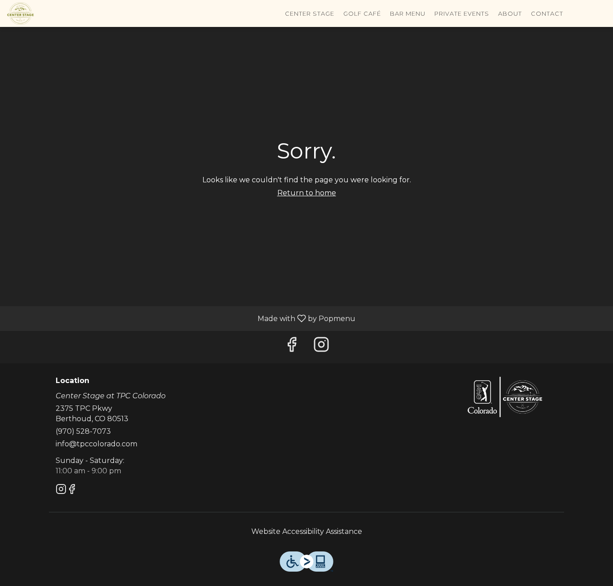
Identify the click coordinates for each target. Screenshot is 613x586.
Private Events (461, 13)
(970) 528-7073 (83, 431)
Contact (547, 13)
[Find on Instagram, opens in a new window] (321, 346)
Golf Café (362, 13)
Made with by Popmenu (181, 318)
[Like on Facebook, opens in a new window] (292, 346)
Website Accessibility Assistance (306, 531)
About (510, 13)
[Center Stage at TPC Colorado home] (47, 13)
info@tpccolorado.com (96, 444)
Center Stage (309, 13)
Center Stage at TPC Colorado (505, 397)
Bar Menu (407, 13)
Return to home (306, 193)
